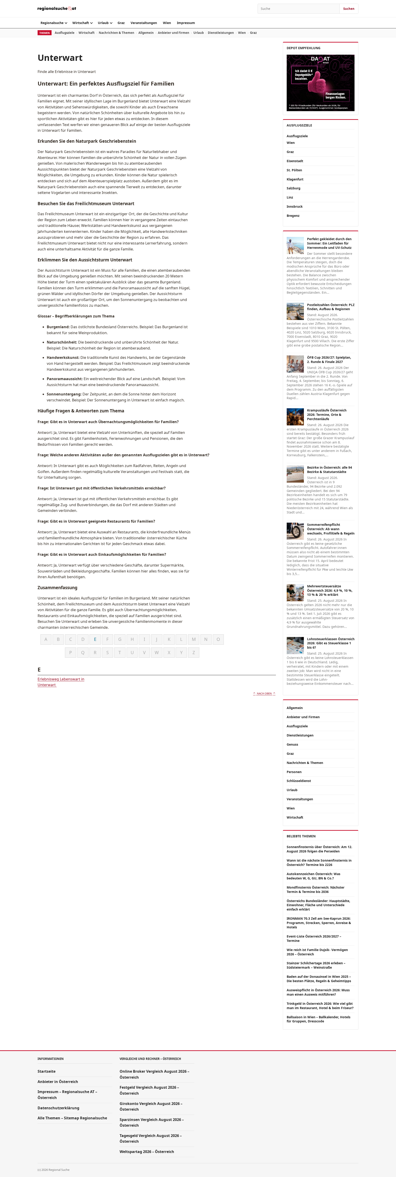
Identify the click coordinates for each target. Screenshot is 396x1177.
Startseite (46, 1071)
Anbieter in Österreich (58, 1081)
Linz (290, 197)
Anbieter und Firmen (173, 33)
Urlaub (103, 23)
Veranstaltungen (144, 23)
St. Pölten (294, 170)
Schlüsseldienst (299, 781)
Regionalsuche (52, 23)
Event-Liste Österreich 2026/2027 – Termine (314, 938)
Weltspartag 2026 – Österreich (147, 1151)
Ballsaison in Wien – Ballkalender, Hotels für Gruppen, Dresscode (318, 1019)
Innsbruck (295, 206)
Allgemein (146, 33)
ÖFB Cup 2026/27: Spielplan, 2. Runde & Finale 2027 (329, 359)
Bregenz (293, 215)
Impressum (186, 23)
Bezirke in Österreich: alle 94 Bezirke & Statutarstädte (329, 469)
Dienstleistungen (221, 33)
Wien (167, 23)
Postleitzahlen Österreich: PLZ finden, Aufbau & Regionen (331, 307)
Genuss (292, 744)
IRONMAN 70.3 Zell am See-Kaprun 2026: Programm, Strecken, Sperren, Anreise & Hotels (319, 922)
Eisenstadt (295, 161)
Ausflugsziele (64, 33)
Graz (121, 23)
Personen (294, 772)
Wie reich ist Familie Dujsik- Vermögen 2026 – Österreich (317, 952)
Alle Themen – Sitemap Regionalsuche (72, 1118)
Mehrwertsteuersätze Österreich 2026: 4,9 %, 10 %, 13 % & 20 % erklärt (329, 590)
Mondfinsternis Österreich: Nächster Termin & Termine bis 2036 (315, 889)
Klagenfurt (295, 179)
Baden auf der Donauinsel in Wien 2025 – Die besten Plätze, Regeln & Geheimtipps (319, 978)
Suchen (349, 9)
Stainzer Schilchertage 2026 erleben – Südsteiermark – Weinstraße (316, 965)
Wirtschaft (80, 23)
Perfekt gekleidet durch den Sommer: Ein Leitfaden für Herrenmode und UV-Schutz (329, 243)
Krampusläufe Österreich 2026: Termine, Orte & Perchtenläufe (326, 414)
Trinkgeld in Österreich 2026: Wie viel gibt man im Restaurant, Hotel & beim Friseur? (320, 1005)
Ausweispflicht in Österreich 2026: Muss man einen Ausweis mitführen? (318, 992)
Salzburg (293, 188)
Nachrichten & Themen (116, 33)
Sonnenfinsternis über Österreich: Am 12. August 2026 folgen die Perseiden (319, 849)
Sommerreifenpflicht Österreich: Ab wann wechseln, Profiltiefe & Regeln (331, 528)
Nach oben (264, 693)
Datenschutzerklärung (58, 1107)
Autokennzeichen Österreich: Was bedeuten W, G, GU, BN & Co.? (313, 876)
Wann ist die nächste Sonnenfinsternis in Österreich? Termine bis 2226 (319, 862)
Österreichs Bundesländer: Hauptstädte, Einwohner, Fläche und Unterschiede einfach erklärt (318, 905)
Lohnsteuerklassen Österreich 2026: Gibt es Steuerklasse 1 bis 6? (331, 643)
